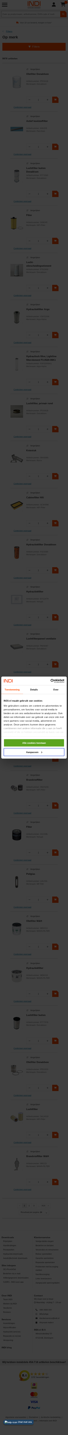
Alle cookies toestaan (34, 743)
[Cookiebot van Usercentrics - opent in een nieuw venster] (50, 681)
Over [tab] (56, 689)
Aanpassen (32, 752)
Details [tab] (34, 689)
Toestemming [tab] (12, 689)
